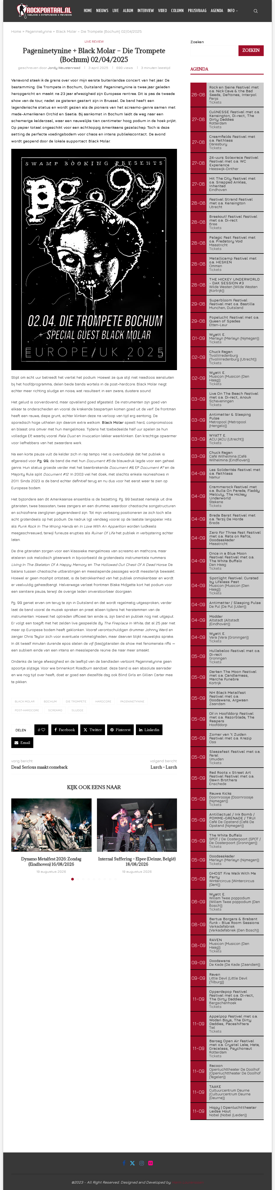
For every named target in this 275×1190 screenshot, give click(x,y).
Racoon (216, 1065)
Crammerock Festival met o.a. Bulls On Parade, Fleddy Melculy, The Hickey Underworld (234, 492)
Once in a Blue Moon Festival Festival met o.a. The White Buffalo (231, 557)
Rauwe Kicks (220, 793)
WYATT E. (217, 435)
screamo (55, 710)
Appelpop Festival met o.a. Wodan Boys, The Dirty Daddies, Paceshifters (233, 1020)
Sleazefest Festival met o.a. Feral (234, 753)
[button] (18, 839)
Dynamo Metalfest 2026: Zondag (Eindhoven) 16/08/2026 (51, 861)
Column (177, 11)
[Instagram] (250, 33)
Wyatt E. (217, 334)
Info (230, 11)
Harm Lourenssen (188, 1182)
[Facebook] (239, 33)
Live (116, 11)
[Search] (255, 11)
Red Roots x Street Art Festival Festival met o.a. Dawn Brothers (231, 776)
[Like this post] (43, 729)
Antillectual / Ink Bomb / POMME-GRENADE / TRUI (232, 816)
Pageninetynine (132, 701)
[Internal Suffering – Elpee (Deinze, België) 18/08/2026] (137, 825)
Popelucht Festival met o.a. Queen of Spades (234, 319)
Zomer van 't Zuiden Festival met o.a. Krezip (230, 736)
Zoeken (251, 50)
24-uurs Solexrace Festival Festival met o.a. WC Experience (233, 161)
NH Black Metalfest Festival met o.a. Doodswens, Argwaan (228, 696)
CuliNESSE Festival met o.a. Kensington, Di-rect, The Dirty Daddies (234, 115)
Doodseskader (222, 856)
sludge (77, 710)
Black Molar (25, 701)
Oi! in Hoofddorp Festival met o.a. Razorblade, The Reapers (231, 717)
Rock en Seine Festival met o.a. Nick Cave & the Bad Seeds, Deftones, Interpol (234, 91)
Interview (146, 11)
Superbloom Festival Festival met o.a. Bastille (232, 302)
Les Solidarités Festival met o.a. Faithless (234, 471)
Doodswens (219, 960)
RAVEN (215, 939)
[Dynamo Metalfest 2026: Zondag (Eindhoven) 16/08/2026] (51, 825)
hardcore (103, 701)
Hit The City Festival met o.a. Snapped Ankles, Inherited (232, 182)
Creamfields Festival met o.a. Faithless (232, 138)
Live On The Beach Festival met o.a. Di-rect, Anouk (233, 395)
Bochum (50, 701)
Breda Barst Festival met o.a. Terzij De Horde (232, 517)
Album (128, 11)
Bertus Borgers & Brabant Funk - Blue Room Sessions (234, 920)
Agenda (217, 11)
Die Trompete (76, 701)
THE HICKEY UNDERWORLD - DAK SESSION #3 (234, 281)
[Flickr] (256, 33)
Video (162, 11)
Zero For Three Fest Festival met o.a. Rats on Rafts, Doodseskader (235, 536)
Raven (214, 974)
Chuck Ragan (221, 351)
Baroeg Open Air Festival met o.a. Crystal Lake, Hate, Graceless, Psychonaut (234, 1044)
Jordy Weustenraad (64, 67)
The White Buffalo (225, 835)
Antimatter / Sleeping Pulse (235, 602)
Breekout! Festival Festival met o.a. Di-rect (233, 218)
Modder (216, 616)
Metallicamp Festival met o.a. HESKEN (233, 260)
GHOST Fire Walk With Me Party (232, 875)
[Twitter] (245, 33)
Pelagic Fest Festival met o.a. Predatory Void (232, 239)
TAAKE (215, 1086)
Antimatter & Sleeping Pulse (230, 416)
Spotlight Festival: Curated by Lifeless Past (233, 580)
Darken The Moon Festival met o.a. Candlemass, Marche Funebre (232, 675)
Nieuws (102, 11)
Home (88, 11)
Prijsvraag (197, 11)
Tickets (215, 102)
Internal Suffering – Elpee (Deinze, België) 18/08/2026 (137, 861)
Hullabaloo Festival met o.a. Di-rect (234, 652)
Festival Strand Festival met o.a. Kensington (231, 201)
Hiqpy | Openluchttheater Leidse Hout (232, 1109)
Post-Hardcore (27, 710)
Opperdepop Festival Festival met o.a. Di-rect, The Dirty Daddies (231, 995)
